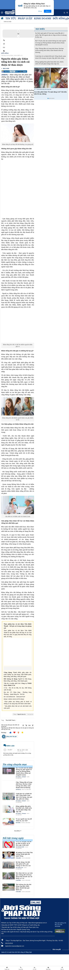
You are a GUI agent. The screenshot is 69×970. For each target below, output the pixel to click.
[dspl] (2, 18)
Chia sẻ (62, 969)
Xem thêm (17, 815)
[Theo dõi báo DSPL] (17, 71)
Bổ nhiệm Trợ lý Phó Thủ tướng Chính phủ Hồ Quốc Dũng (24, 838)
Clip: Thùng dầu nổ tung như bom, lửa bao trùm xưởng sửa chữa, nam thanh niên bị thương (24, 769)
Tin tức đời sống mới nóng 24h (43, 89)
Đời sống (59, 18)
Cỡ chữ (34, 969)
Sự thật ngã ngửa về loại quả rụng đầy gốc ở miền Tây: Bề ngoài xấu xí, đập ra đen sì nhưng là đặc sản (51, 35)
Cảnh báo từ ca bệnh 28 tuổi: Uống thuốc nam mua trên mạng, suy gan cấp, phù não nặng (24, 780)
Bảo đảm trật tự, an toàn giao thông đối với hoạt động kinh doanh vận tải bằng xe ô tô (24, 860)
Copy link (21, 969)
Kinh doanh (42, 18)
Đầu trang (56, 934)
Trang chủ (7, 969)
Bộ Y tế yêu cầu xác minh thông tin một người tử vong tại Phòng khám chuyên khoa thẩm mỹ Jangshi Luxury (24, 755)
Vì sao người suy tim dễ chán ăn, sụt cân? (24, 804)
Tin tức (10, 18)
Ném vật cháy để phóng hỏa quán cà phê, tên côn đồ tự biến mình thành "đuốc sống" (50, 93)
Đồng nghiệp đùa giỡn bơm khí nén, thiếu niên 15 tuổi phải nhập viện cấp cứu (24, 793)
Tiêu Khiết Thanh (10, 704)
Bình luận (48, 969)
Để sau (40, 11)
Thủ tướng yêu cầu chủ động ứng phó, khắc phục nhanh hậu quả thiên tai (23, 871)
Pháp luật (25, 18)
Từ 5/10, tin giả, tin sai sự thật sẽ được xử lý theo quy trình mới (23, 827)
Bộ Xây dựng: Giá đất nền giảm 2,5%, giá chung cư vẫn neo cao (23, 848)
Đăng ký (48, 11)
